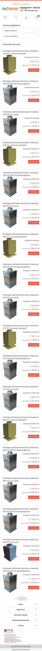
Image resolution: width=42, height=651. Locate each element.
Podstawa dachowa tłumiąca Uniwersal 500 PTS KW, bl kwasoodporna (20, 510)
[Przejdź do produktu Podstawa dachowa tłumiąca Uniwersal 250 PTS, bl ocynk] (10, 309)
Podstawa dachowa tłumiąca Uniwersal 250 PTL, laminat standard (20, 235)
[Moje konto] (26, 17)
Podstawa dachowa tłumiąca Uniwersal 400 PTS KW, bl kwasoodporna (20, 448)
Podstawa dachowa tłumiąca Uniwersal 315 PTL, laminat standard (20, 326)
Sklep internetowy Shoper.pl (21, 649)
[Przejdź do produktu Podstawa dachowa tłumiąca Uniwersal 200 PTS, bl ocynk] (10, 217)
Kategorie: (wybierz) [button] (10, 31)
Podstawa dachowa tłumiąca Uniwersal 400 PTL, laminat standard (20, 418)
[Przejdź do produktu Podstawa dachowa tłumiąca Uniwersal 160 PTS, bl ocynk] (10, 126)
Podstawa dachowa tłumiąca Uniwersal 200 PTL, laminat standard (20, 143)
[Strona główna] (21, 9)
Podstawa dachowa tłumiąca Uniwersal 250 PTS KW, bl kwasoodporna (20, 265)
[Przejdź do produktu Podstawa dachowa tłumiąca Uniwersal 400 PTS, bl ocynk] (10, 492)
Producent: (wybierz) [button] (11, 36)
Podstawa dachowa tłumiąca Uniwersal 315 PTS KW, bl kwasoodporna (20, 357)
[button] (5, 17)
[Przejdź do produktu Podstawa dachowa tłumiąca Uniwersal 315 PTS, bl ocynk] (10, 401)
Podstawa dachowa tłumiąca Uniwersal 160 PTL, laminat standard (20, 52)
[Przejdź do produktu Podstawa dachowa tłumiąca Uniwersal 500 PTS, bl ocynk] (10, 553)
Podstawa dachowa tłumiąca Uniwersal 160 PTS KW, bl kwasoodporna (20, 82)
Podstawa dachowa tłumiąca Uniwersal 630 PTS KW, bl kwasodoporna (20, 569)
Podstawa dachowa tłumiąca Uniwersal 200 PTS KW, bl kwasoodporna (20, 174)
